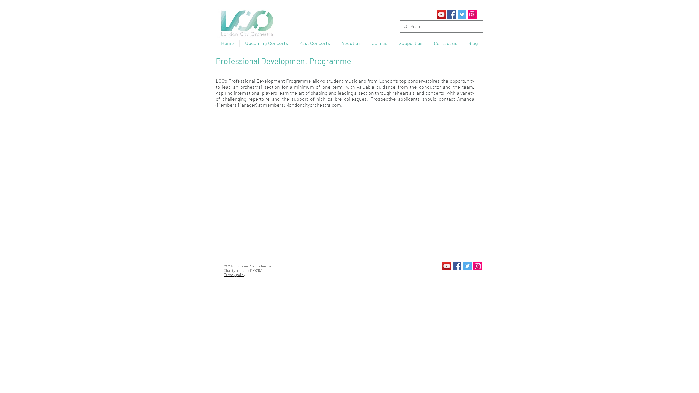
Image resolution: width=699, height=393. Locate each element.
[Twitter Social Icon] (462, 14)
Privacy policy (234, 275)
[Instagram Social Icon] (472, 14)
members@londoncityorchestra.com (302, 105)
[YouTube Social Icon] (441, 14)
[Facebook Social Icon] (451, 14)
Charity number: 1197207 (243, 270)
